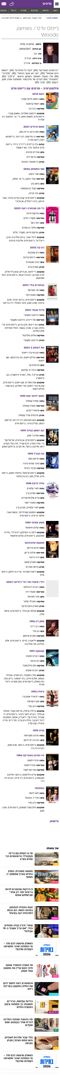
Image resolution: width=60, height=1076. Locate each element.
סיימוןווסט (33, 458)
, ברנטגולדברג (19, 237)
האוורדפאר (30, 502)
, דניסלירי (16, 532)
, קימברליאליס (12, 272)
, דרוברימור (8, 303)
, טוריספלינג (21, 386)
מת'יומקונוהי (30, 675)
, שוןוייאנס (20, 382)
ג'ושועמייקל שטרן (30, 99)
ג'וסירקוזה (30, 136)
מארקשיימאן (29, 636)
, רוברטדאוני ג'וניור (27, 714)
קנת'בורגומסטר (28, 188)
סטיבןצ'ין (30, 493)
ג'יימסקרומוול (29, 473)
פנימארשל (33, 290)
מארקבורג (33, 267)
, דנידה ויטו (18, 420)
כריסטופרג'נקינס (30, 162)
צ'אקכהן (35, 183)
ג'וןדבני (32, 108)
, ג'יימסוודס (30, 240)
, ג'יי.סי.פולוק (19, 179)
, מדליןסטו (35, 476)
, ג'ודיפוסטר (20, 678)
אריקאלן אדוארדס (30, 498)
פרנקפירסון (33, 548)
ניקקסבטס (33, 252)
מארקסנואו (30, 562)
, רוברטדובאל (25, 275)
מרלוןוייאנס (29, 357)
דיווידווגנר (31, 237)
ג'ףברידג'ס (32, 144)
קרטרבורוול (30, 468)
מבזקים (34, 11)
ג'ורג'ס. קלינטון (28, 370)
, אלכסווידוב (32, 678)
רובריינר (34, 626)
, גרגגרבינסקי (17, 357)
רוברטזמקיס (32, 656)
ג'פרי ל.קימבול (32, 798)
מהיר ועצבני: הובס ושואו (32, 18)
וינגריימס (33, 324)
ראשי (55, 11)
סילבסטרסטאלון (28, 807)
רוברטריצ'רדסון (31, 740)
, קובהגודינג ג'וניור (17, 198)
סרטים (47, 3)
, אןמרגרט (20, 440)
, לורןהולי (14, 443)
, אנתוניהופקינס (11, 717)
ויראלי (13, 11)
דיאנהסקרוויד (29, 571)
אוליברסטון (33, 435)
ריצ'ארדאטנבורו (31, 696)
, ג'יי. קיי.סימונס (13, 116)
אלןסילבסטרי (29, 665)
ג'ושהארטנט (30, 420)
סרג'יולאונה (33, 760)
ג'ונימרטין (33, 193)
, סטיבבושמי (25, 328)
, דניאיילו (19, 778)
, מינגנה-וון (23, 324)
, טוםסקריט (17, 681)
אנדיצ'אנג (34, 174)
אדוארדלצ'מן (32, 410)
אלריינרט (30, 320)
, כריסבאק (24, 132)
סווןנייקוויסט (33, 701)
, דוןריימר (20, 136)
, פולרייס (13, 720)
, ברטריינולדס (32, 201)
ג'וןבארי (32, 706)
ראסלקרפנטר (32, 104)
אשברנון (34, 132)
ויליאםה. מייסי (29, 640)
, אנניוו (35, 328)
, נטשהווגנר (12, 512)
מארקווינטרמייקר (29, 606)
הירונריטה (34, 557)
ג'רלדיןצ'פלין (30, 711)
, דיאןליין (23, 717)
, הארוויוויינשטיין (19, 375)
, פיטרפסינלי (20, 303)
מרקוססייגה (32, 213)
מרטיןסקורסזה (31, 735)
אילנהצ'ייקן (29, 552)
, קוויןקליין (33, 723)
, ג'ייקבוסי (9, 678)
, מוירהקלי (32, 717)
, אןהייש (24, 272)
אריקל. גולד (32, 375)
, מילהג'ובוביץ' (25, 720)
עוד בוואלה (52, 848)
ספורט (24, 11)
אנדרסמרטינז (32, 152)
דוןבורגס (35, 661)
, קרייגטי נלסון (16, 571)
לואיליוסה (34, 793)
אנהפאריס (30, 382)
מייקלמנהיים (32, 567)
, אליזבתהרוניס (16, 240)
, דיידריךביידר (20, 144)
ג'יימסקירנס (29, 257)
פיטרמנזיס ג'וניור (31, 463)
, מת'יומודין (36, 443)
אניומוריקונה (29, 770)
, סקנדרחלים (19, 232)
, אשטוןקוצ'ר (14, 113)
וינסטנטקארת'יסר (27, 512)
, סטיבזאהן (32, 303)
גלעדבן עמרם (29, 227)
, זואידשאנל (22, 147)
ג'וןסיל (36, 631)
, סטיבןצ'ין (21, 507)
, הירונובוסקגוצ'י (18, 320)
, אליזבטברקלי (33, 446)
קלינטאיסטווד (32, 527)
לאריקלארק (33, 488)
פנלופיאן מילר (29, 611)
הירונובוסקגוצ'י (31, 315)
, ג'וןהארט (19, 675)
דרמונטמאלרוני (28, 113)
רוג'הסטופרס (32, 262)
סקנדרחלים (29, 218)
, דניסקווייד (24, 443)
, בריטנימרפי (19, 300)
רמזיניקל (35, 223)
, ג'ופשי (22, 745)
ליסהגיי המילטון (28, 532)
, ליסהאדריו (34, 140)
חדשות (45, 11)
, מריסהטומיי (17, 711)
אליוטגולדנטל (29, 335)
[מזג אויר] (12, 4)
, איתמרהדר (34, 147)
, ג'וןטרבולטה (23, 476)
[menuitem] (45, 10)
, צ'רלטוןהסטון (9, 446)
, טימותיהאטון (16, 473)
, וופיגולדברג (31, 644)
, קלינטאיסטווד (17, 536)
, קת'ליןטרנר (33, 423)
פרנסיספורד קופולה (28, 415)
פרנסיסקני (34, 365)
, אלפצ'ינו (21, 446)
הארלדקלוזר (29, 601)
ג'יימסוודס (31, 198)
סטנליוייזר (30, 592)
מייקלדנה (31, 157)
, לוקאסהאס (27, 116)
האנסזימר (31, 295)
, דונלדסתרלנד (12, 328)
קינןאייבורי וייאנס (30, 352)
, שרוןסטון (13, 745)
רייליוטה (32, 272)
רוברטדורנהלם (31, 587)
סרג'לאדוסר (33, 596)
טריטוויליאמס (29, 774)
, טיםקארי (10, 386)
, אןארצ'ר (20, 201)
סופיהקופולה (32, 401)
